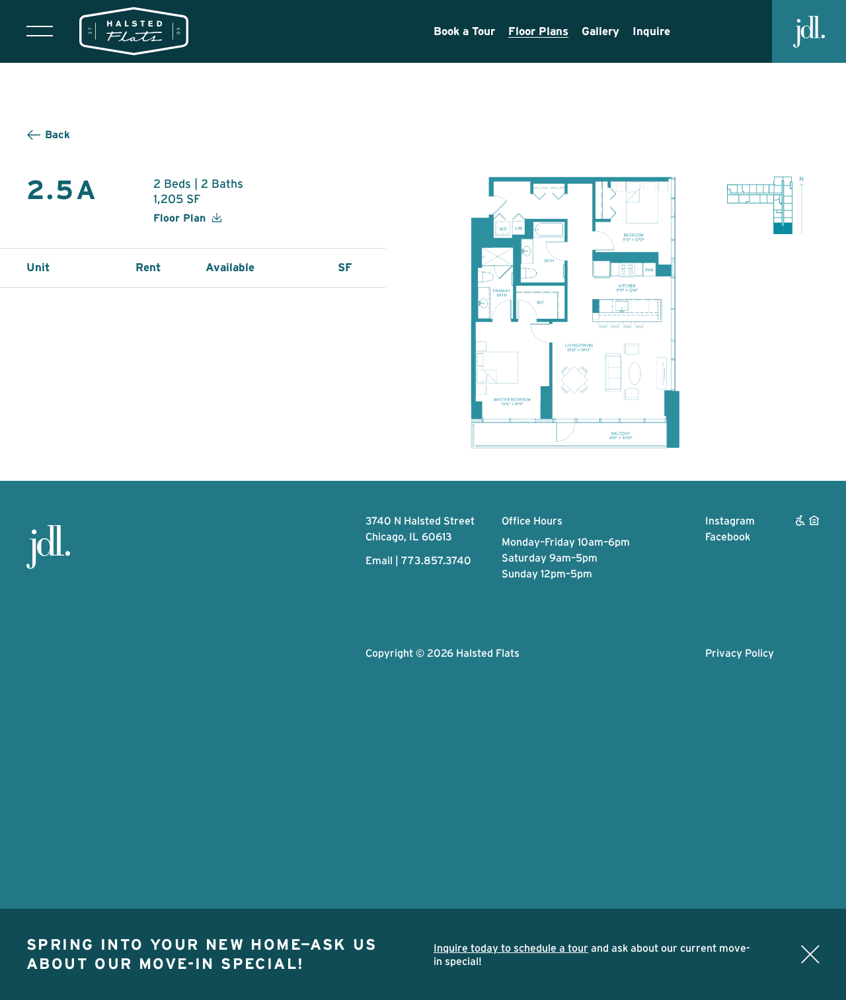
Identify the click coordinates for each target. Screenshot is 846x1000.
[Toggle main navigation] (39, 31)
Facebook (727, 536)
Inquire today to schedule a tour (511, 948)
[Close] (810, 954)
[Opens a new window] (48, 547)
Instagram (730, 520)
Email (379, 560)
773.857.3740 (436, 560)
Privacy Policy (739, 653)
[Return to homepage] (133, 31)
